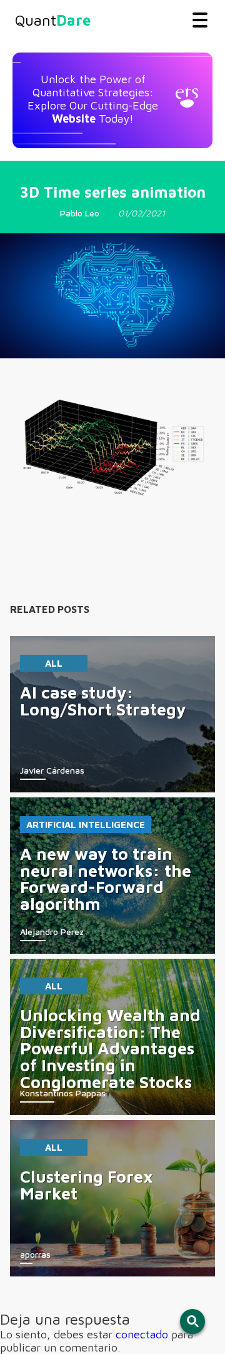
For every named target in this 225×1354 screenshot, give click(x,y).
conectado (142, 1334)
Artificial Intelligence (85, 824)
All (53, 663)
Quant (53, 20)
